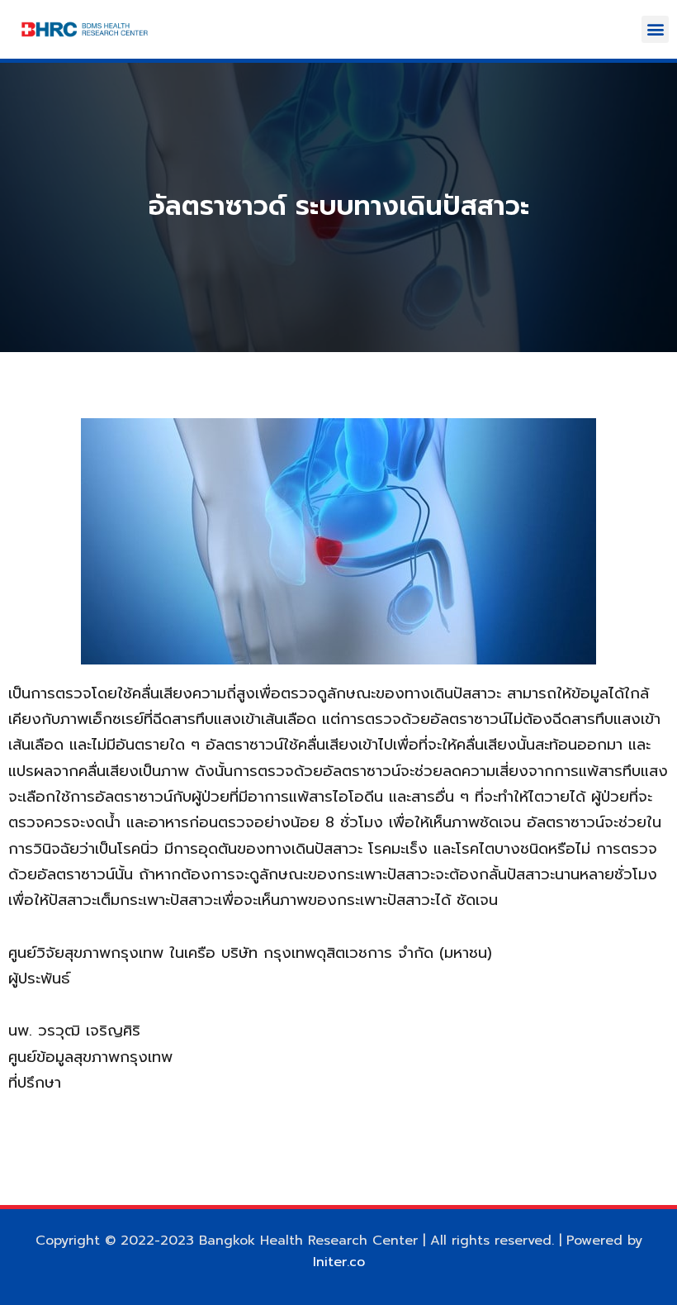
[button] (655, 29)
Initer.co (339, 1262)
